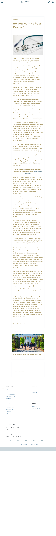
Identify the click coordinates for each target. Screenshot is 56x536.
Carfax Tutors (35, 392)
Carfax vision (35, 406)
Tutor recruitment (36, 415)
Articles (21, 12)
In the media (8, 411)
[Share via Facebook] (13, 323)
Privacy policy (24, 444)
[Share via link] (24, 323)
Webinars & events (10, 407)
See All (41, 330)
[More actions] (42, 20)
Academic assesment (10, 396)
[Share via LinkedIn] (20, 323)
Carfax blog (8, 413)
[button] (53, 2)
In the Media (34, 12)
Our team (34, 410)
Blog (27, 12)
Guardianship (9, 398)
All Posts (14, 12)
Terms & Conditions (33, 444)
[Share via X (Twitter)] (17, 323)
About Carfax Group (36, 408)
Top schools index (9, 409)
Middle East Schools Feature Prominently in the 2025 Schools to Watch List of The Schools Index (27, 355)
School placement (10, 392)
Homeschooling (35, 390)
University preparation (10, 394)
